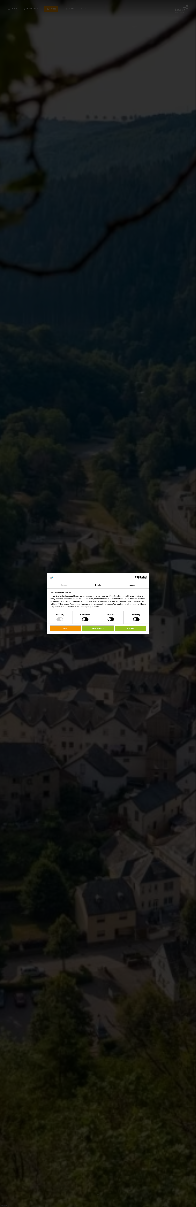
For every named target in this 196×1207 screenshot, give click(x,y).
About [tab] (132, 585)
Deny (65, 628)
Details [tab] (98, 585)
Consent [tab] (64, 585)
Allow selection (98, 628)
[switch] (85, 619)
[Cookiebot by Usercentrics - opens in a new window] (137, 577)
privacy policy (85, 607)
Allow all (130, 628)
